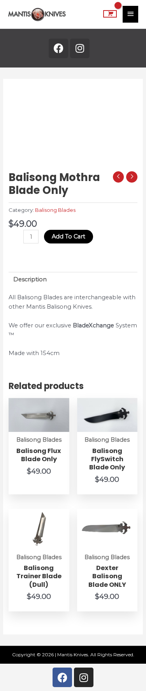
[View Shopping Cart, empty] (110, 14)
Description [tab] (30, 279)
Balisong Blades (55, 210)
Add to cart (68, 236)
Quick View (39, 425)
